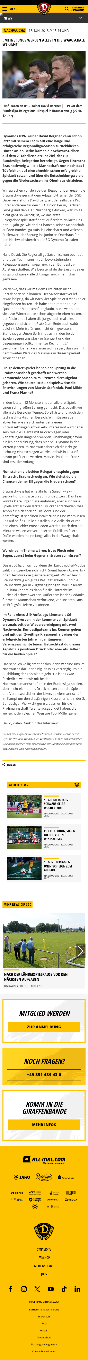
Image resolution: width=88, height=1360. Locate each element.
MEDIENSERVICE (44, 1266)
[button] (66, 9)
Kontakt (44, 1330)
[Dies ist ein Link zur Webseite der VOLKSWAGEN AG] (35, 1206)
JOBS (44, 1274)
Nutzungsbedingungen (44, 1344)
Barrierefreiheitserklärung (44, 1309)
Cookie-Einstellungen (44, 1351)
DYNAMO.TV (44, 1249)
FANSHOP (44, 1257)
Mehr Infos (44, 1124)
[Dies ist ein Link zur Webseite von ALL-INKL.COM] (44, 1159)
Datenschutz (44, 1337)
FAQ (44, 1323)
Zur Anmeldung (44, 1026)
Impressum (44, 1316)
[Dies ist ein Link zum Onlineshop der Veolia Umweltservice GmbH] (71, 1199)
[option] (44, 951)
